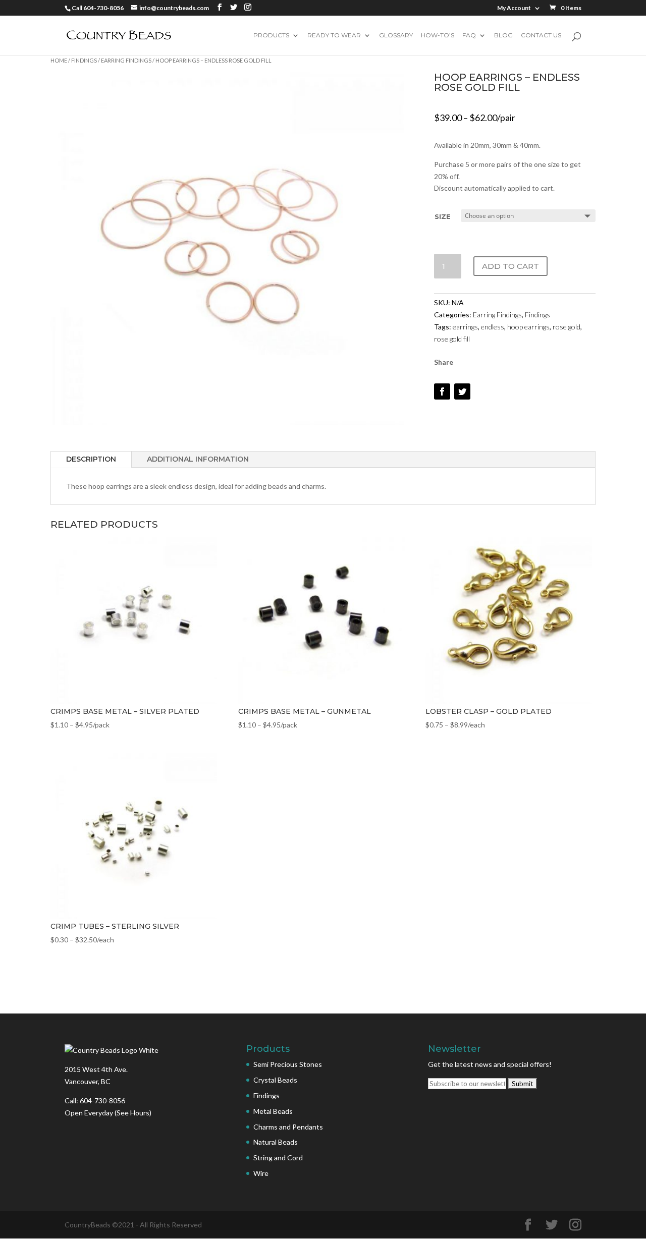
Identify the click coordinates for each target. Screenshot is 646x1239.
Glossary (396, 35)
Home (58, 60)
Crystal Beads (275, 1080)
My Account (514, 8)
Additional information (198, 459)
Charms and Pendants (288, 1126)
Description (91, 459)
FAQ (469, 35)
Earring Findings (126, 60)
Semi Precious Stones (287, 1064)
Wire (260, 1173)
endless (492, 326)
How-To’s (437, 35)
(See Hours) (133, 1112)
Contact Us (541, 35)
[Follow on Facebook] (442, 391)
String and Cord (278, 1157)
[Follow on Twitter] (462, 391)
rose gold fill (452, 338)
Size (443, 216)
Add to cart (510, 266)
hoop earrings (528, 326)
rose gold (566, 326)
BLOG (503, 35)
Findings (84, 60)
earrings (465, 326)
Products (271, 35)
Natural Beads (275, 1142)
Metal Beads (273, 1111)
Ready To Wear (334, 35)
